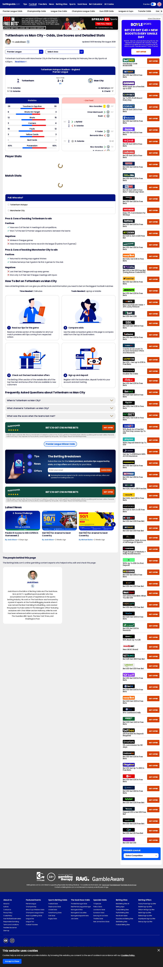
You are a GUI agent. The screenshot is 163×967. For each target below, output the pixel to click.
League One (30, 919)
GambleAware (115, 885)
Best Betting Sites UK (122, 904)
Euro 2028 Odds (107, 11)
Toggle (153, 4)
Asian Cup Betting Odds (34, 916)
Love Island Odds (99, 910)
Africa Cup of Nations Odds (35, 910)
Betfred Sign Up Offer (145, 916)
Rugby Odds (52, 919)
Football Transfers (32, 925)
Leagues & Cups (125, 11)
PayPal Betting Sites (122, 913)
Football (33, 4)
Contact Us (7, 910)
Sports (72, 4)
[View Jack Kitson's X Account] (28, 41)
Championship (31, 907)
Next (113, 524)
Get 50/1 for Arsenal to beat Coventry (56, 534)
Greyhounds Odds (54, 907)
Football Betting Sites (123, 925)
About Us (6, 904)
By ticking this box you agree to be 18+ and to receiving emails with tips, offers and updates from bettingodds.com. (80, 476)
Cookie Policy (7, 916)
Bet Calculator (95, 4)
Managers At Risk (76, 910)
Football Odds (53, 904)
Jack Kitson (20, 41)
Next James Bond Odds (101, 922)
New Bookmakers (121, 916)
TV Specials (97, 904)
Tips (25, 4)
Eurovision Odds (98, 913)
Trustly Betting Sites (122, 910)
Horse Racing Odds (55, 913)
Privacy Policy (7, 913)
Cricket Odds (52, 910)
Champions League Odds (83, 11)
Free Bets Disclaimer (10, 928)
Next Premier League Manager (81, 907)
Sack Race (82, 4)
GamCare (105, 885)
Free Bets (42, 4)
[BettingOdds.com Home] (11, 4)
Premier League (31, 904)
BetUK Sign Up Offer (144, 913)
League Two (30, 922)
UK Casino (109, 4)
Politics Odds (97, 907)
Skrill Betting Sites (121, 922)
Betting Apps (120, 907)
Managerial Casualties (79, 913)
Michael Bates (87, 539)
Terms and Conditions (11, 925)
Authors (6, 907)
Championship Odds (36, 11)
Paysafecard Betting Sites (124, 919)
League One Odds (59, 11)
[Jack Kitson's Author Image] (32, 575)
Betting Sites (61, 4)
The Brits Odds (98, 919)
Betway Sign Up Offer (145, 922)
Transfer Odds (144, 11)
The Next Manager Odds (79, 904)
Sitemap (6, 931)
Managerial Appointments (80, 916)
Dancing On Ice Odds (100, 916)
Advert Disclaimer (154, 18)
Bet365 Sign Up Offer (145, 907)
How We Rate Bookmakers (12, 919)
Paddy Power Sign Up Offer (147, 904)
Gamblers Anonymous (128, 885)
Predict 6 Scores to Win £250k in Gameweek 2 (21, 534)
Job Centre (74, 919)
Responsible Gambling (11, 922)
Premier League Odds (12, 11)
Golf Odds (51, 916)
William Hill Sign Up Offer (146, 910)
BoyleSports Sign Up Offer (146, 919)
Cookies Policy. (128, 955)
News (51, 4)
